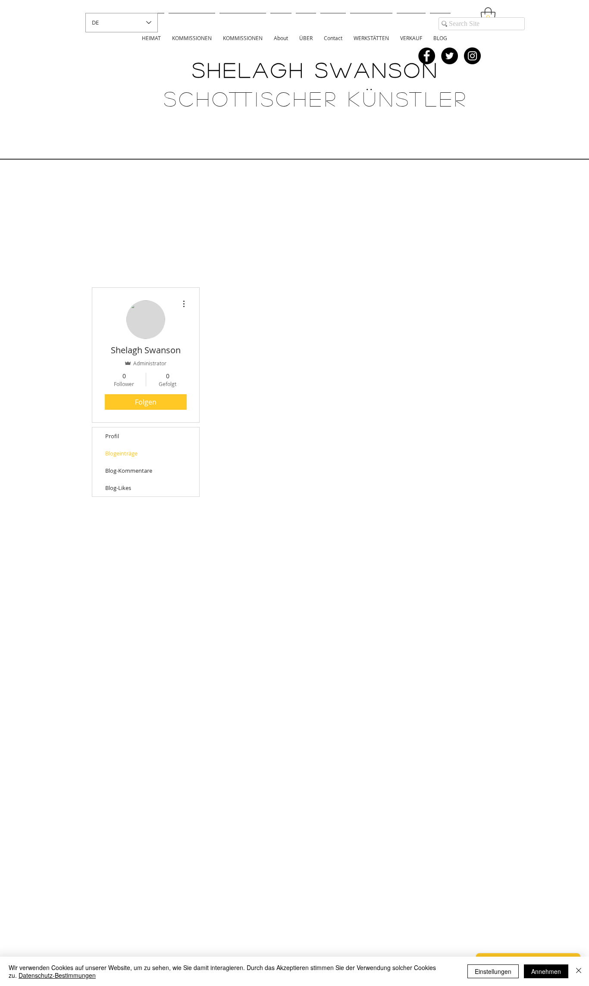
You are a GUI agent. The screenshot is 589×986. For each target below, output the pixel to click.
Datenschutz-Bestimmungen (57, 975)
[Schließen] (578, 971)
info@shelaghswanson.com (341, 938)
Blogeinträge (121, 453)
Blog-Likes (118, 488)
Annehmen (546, 971)
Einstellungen (493, 971)
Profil (112, 436)
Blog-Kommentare (128, 470)
